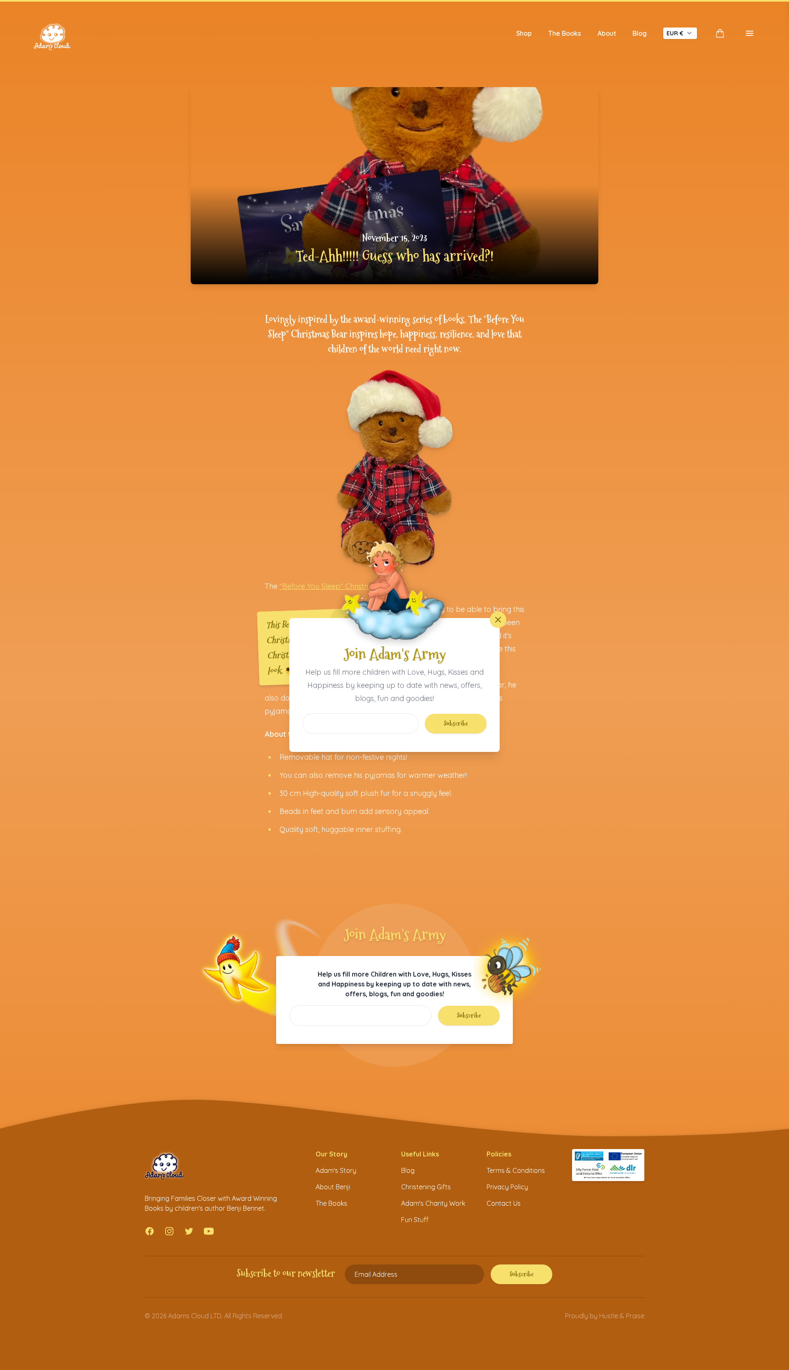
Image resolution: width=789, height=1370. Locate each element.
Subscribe (456, 723)
